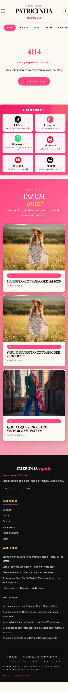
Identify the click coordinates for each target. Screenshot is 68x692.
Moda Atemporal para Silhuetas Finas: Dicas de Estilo (30, 606)
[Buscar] (65, 11)
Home (9, 27)
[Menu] (3, 11)
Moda (36, 27)
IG (6, 488)
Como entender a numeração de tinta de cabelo (28, 572)
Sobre (35, 661)
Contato (12, 656)
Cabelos (23, 27)
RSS (28, 488)
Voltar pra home (34, 81)
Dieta (5, 538)
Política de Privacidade (40, 656)
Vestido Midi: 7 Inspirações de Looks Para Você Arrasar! (32, 622)
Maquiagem (9, 527)
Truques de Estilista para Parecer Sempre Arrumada (30, 638)
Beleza (49, 27)
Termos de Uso (17, 661)
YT (13, 488)
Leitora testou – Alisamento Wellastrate (23, 588)
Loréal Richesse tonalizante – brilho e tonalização (29, 566)
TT (21, 488)
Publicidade (52, 661)
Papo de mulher (11, 532)
